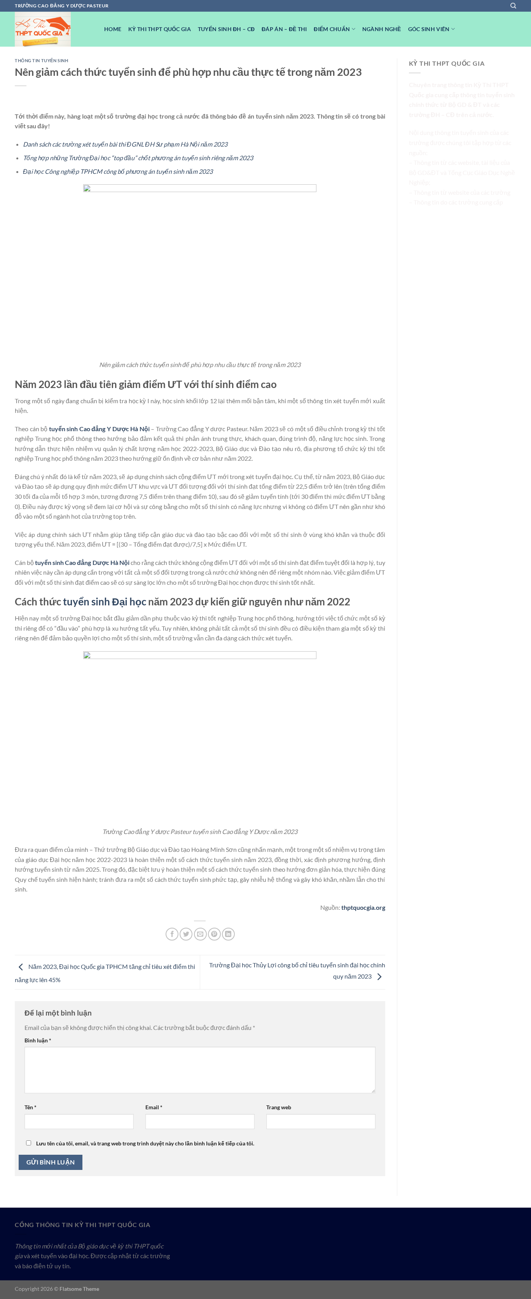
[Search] (513, 5)
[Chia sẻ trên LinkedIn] (228, 934)
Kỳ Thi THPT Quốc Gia (159, 29)
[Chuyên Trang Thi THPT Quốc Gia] (54, 29)
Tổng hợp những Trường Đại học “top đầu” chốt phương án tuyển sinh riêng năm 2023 (138, 157)
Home (112, 29)
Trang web (278, 1107)
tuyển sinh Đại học (104, 601)
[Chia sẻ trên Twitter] (186, 934)
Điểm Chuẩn (332, 29)
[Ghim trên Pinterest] (214, 934)
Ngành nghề (381, 29)
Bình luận (37, 1040)
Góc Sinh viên (429, 29)
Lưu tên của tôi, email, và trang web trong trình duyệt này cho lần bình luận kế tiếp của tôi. (145, 1143)
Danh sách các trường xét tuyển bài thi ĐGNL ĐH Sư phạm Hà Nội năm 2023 (125, 144)
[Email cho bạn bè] (200, 934)
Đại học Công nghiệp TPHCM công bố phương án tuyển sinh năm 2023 (118, 171)
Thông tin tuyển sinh (41, 60)
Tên (30, 1107)
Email (153, 1107)
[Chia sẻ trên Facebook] (172, 934)
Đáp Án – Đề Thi (284, 29)
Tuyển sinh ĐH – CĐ (226, 29)
